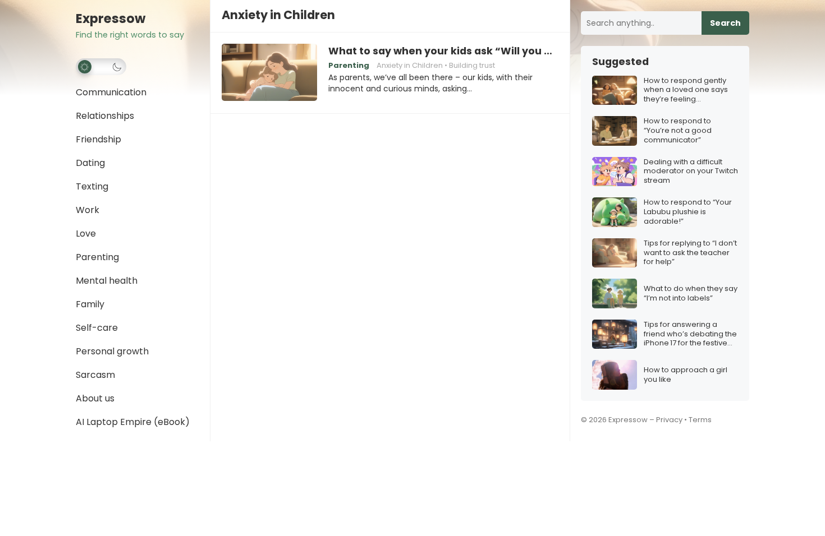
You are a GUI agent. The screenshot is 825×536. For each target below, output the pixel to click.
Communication (111, 92)
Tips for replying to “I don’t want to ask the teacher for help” (690, 253)
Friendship (98, 139)
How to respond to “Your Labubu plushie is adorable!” (688, 212)
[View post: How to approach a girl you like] (614, 375)
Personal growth (112, 351)
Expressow (110, 18)
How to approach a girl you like (685, 375)
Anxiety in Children (410, 65)
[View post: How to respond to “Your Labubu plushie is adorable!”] (614, 212)
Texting (92, 186)
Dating (90, 162)
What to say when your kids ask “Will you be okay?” (443, 51)
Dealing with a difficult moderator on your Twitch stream (691, 172)
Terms (700, 419)
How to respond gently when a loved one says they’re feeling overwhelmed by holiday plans (689, 90)
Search (725, 23)
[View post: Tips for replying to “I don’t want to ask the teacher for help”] (614, 253)
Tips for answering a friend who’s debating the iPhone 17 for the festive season (690, 334)
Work (87, 210)
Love (86, 233)
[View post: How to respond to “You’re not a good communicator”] (614, 131)
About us (95, 398)
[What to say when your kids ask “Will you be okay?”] (269, 73)
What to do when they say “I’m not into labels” (690, 293)
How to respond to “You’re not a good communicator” (678, 131)
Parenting (97, 257)
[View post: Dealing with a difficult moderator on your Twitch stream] (614, 172)
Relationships (105, 115)
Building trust (472, 65)
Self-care (97, 327)
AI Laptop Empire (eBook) (133, 421)
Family (90, 304)
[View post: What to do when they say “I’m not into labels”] (614, 293)
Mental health (107, 280)
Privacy (669, 419)
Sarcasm (95, 374)
